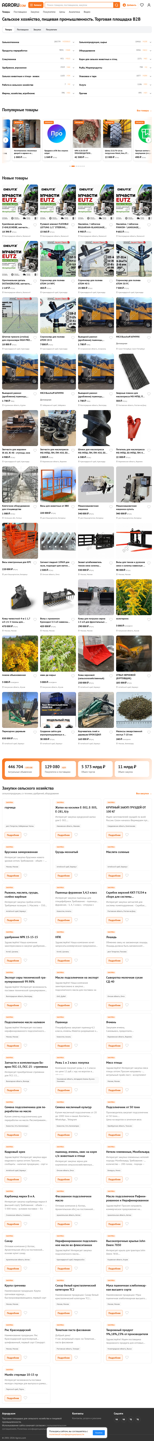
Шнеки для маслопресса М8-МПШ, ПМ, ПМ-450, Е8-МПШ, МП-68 (92, 451)
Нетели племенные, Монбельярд (127, 1152)
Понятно (98, 1432)
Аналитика (74, 12)
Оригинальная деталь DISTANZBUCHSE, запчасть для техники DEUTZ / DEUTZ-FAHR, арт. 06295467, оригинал (17, 282)
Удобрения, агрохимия (14, 67)
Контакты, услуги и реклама (86, 1418)
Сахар (9, 1241)
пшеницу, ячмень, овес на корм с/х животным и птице (76, 1154)
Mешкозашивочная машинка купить (126, 507)
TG (131, 1419)
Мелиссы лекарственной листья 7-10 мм (129, 733)
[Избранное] (142, 5)
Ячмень (111, 1022)
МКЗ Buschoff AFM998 (128, 336)
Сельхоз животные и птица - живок (20, 76)
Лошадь (111, 937)
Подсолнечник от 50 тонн (123, 1107)
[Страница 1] (70, 166)
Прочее (83, 93)
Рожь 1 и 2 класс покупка (72, 1063)
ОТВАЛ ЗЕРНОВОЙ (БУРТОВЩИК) (126, 676)
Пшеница (61, 1022)
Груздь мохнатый (66, 852)
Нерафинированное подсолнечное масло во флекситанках (76, 1243)
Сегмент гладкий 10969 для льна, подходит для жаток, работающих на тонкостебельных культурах (54, 564)
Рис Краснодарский (18, 1330)
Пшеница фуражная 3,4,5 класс (76, 892)
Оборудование (87, 50)
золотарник (122, 618)
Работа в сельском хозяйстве (17, 84)
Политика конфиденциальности (34, 1428)
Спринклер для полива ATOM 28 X (52, 338)
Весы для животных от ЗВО (54, 505)
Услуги (82, 84)
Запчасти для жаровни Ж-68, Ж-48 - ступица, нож (16, 451)
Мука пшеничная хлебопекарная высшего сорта (126, 1287)
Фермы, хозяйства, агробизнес (18, 93)
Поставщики (20, 12)
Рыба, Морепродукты (90, 67)
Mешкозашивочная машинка (88, 507)
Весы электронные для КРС (16, 562)
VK (117, 1419)
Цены (62, 12)
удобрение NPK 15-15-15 (21, 937)
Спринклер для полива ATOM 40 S (90, 282)
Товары (6, 12)
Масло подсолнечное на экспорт (77, 977)
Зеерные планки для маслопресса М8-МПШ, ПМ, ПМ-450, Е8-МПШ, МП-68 (130, 394)
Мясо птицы (114, 1063)
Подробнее (13, 835)
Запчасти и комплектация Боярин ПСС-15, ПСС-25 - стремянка (26, 1065)
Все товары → (144, 110)
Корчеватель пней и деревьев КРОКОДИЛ (89, 733)
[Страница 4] (78, 166)
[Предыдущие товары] (5, 140)
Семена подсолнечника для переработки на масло (25, 1109)
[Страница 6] (82, 166)
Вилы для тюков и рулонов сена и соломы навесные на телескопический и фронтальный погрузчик (131, 564)
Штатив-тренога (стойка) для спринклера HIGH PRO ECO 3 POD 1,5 (16, 338)
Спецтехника (9, 59)
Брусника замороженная (21, 852)
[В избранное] (35, 225)
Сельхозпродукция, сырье (93, 42)
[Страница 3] (76, 166)
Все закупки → (144, 793)
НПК (58, 937)
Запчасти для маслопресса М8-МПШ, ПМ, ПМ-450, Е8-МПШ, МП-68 (54, 451)
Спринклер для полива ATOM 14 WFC (52, 282)
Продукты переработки (14, 50)
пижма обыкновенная (14, 674)
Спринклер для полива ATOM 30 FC (128, 282)
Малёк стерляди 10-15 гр (21, 1375)
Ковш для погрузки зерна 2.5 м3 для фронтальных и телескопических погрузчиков (92, 620)
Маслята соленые (117, 852)
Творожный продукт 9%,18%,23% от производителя (127, 1332)
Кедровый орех (15, 1152)
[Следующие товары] (148, 140)
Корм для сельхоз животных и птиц (98, 59)
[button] (116, 5)
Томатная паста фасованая (73, 1330)
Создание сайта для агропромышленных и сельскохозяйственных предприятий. (52, 733)
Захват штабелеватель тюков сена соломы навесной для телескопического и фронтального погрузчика (92, 564)
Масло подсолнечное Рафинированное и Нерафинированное (127, 1198)
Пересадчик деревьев (13, 731)
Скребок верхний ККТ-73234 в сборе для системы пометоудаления (126, 897)
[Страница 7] (84, 166)
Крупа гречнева (15, 1285)
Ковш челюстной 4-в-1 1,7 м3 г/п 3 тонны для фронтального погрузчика (16, 620)
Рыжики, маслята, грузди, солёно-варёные (21, 895)
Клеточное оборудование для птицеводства (16, 507)
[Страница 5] (80, 166)
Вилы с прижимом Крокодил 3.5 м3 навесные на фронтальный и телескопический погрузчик (54, 620)
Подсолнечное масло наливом (25, 1022)
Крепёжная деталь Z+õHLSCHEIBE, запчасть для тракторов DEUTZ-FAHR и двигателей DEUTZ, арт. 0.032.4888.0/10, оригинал (16, 225)
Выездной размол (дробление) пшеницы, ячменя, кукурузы (90, 338)
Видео (87, 12)
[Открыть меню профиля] (149, 5)
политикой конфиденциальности (66, 1434)
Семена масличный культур (73, 1107)
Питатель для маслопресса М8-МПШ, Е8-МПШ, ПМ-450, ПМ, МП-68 (131, 451)
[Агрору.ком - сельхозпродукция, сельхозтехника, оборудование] (14, 5)
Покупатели (49, 12)
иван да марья (48, 674)
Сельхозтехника (10, 42)
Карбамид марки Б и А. (20, 1196)
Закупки (35, 12)
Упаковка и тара (87, 76)
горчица (10, 807)
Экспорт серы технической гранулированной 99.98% (25, 980)
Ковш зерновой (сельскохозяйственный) (91, 676)
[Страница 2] (73, 166)
